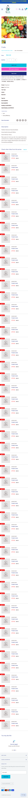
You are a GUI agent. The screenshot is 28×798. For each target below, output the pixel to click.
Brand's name (14, 154)
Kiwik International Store (6, 50)
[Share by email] (26, 120)
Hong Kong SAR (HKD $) (6, 783)
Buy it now (14, 73)
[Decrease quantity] (7, 59)
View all (25, 149)
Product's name (14, 155)
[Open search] (19, 9)
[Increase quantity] (15, 59)
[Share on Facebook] (17, 120)
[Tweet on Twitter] (23, 120)
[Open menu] (2, 9)
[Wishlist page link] (16, 9)
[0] (25, 9)
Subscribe (6, 776)
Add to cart (14, 65)
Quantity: (3, 59)
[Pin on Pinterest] (20, 120)
